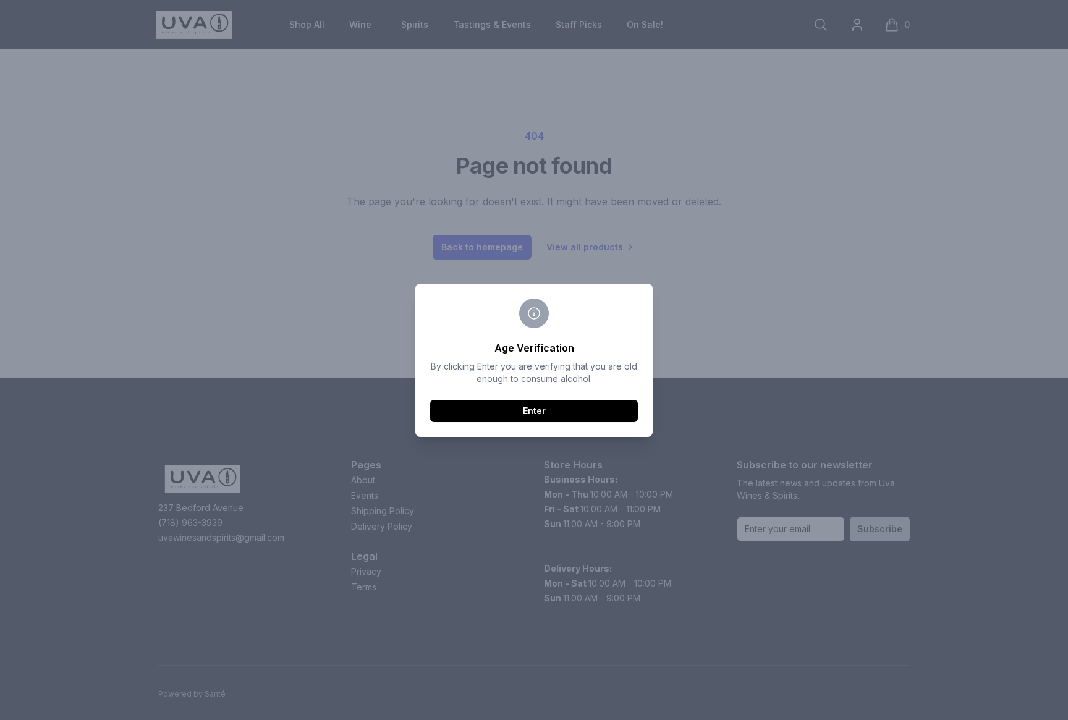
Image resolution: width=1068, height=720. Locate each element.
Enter (534, 410)
